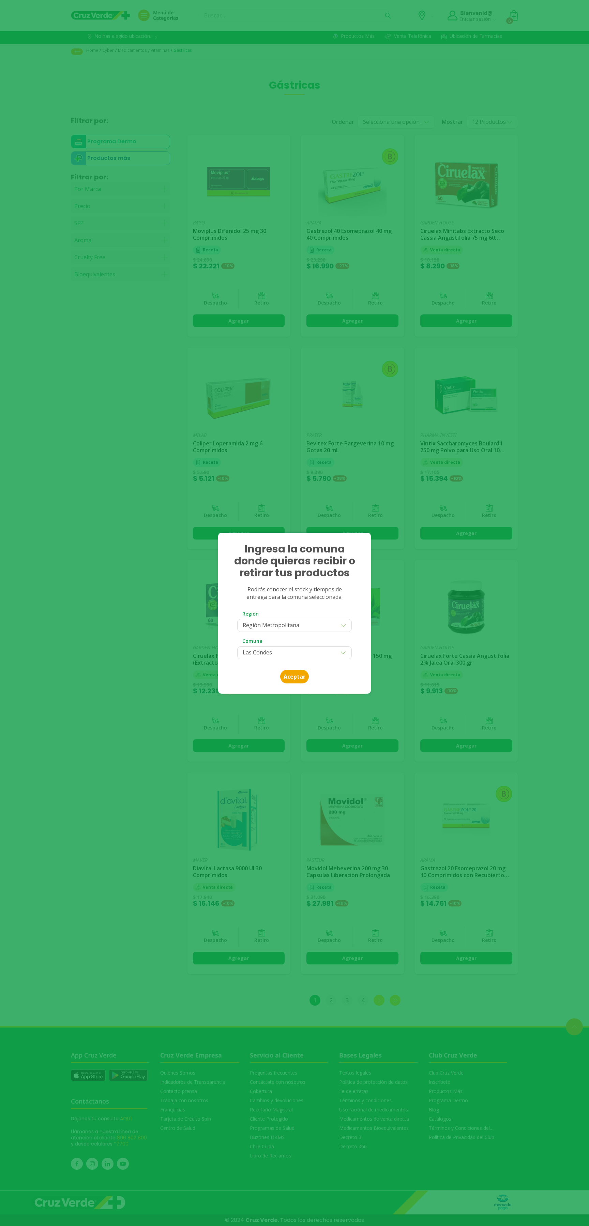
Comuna (252, 641)
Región (250, 613)
